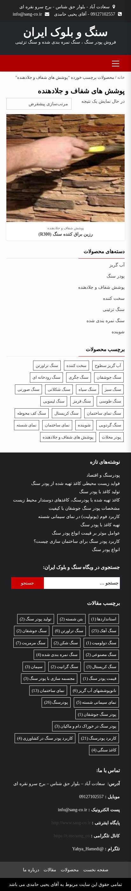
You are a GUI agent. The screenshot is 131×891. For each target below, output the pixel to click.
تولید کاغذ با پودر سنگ (99, 491)
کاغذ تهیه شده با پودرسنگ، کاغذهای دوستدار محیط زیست (66, 500)
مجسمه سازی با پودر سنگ (49, 678)
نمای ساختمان (57, 425)
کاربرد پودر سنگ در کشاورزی (45, 738)
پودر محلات (111, 437)
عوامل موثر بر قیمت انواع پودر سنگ (86, 533)
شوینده (118, 331)
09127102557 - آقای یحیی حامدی (84, 14)
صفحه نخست (95, 869)
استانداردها (103, 619)
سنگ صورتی (28, 389)
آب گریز (117, 265)
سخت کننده (114, 298)
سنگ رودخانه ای (46, 377)
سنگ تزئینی (114, 309)
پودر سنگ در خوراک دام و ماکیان (85, 726)
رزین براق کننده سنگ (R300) (65, 234)
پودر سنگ (116, 276)
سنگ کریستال (66, 413)
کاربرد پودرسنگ (98, 738)
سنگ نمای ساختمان (104, 413)
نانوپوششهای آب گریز (94, 690)
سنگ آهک (104, 630)
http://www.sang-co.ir (71, 822)
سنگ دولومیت (101, 642)
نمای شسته (27, 425)
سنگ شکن (66, 642)
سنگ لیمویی (54, 401)
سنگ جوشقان (109, 377)
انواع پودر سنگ (106, 549)
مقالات (50, 869)
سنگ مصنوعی (101, 654)
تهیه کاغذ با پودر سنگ (100, 524)
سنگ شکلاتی (59, 389)
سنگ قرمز (82, 401)
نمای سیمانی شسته (96, 702)
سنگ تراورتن (47, 365)
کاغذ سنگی (104, 750)
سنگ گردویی (110, 425)
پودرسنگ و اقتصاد (103, 475)
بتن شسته (71, 619)
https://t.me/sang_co (72, 835)
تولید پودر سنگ (36, 619)
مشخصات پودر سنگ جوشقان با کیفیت (84, 508)
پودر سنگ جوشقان (97, 714)
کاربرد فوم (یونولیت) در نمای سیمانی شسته (79, 516)
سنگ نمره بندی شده (105, 320)
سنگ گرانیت (64, 666)
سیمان (34, 666)
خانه (121, 77)
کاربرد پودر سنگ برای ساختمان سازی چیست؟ (77, 541)
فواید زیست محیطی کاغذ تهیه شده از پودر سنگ (75, 483)
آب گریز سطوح (108, 365)
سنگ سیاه (87, 389)
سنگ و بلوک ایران (65, 32)
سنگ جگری (78, 377)
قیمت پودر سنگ (99, 678)
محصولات (70, 869)
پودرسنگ (56, 702)
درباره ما (31, 869)
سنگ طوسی (110, 401)
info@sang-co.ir (27, 14)
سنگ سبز (113, 389)
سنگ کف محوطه (31, 413)
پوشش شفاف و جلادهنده (65, 228)
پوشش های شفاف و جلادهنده (68, 437)
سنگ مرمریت (30, 642)
